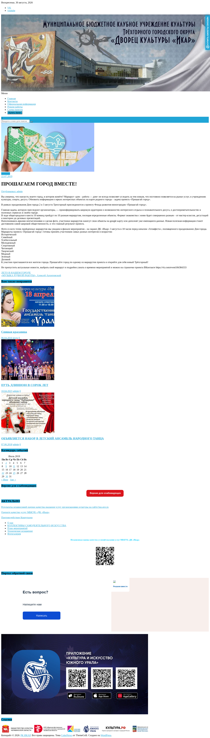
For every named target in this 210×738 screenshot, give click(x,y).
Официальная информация (21, 104)
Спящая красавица (14, 331)
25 (14, 473)
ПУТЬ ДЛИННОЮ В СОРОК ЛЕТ (24, 385)
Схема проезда (15, 109)
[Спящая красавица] (27, 326)
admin (16, 391)
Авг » (13, 479)
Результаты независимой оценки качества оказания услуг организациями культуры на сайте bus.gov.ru (55, 507)
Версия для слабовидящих (105, 493)
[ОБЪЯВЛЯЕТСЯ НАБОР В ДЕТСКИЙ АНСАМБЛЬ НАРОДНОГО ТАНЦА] (27, 432)
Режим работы (15, 107)
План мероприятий (17, 528)
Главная (11, 98)
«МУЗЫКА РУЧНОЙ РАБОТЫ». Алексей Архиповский (31, 275)
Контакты (12, 101)
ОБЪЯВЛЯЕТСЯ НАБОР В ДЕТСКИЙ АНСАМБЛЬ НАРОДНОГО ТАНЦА (52, 438)
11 (14, 466)
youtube (11, 10)
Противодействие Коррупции (17, 517)
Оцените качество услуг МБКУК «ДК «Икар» (25, 512)
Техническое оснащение (20, 531)
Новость (5, 173)
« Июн (4, 479)
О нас (10, 522)
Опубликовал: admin (12, 191)
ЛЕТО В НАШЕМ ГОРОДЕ (16, 272)
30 (7, 476)
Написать (41, 615)
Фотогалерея (14, 534)
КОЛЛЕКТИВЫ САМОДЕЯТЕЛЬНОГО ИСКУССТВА (36, 525)
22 (3, 473)
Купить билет (15, 113)
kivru (15, 338)
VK (9, 7)
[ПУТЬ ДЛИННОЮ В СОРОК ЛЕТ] (27, 379)
